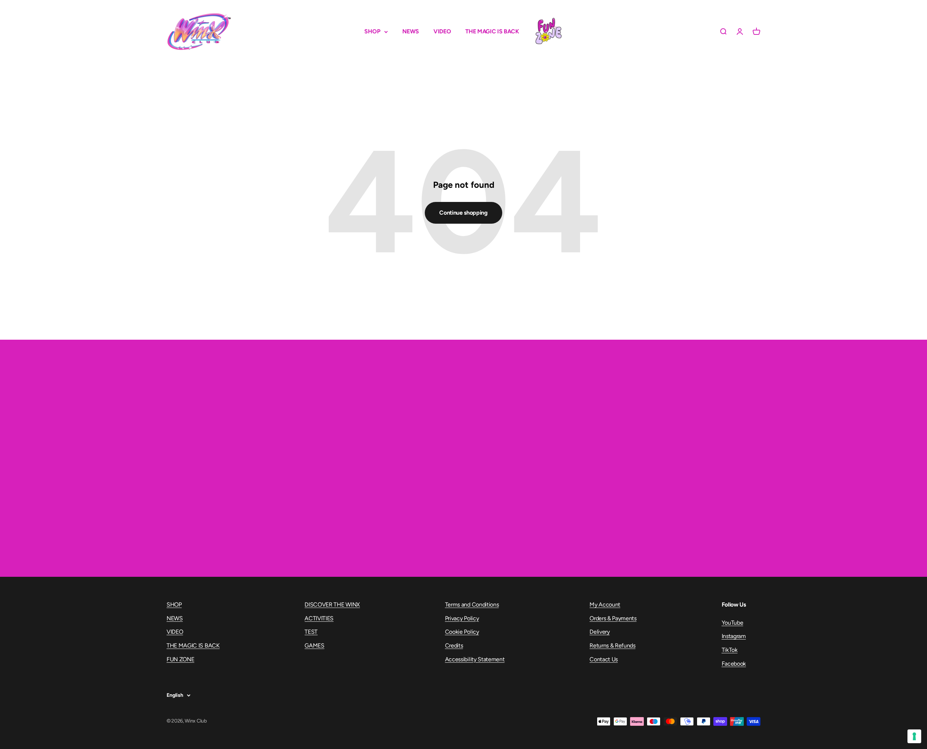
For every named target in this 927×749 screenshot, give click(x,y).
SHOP (372, 31)
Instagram (734, 636)
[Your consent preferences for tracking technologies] (914, 736)
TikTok (730, 649)
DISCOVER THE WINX (332, 604)
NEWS (410, 31)
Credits (454, 645)
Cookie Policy (462, 631)
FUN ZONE (548, 31)
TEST (311, 631)
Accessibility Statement (475, 659)
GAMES (314, 645)
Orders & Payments (613, 618)
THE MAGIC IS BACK (492, 31)
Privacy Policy (462, 618)
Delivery (599, 631)
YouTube (732, 622)
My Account (605, 604)
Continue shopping (463, 212)
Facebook (734, 663)
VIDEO (442, 31)
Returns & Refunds (613, 645)
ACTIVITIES (319, 618)
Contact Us (604, 659)
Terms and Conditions (472, 604)
